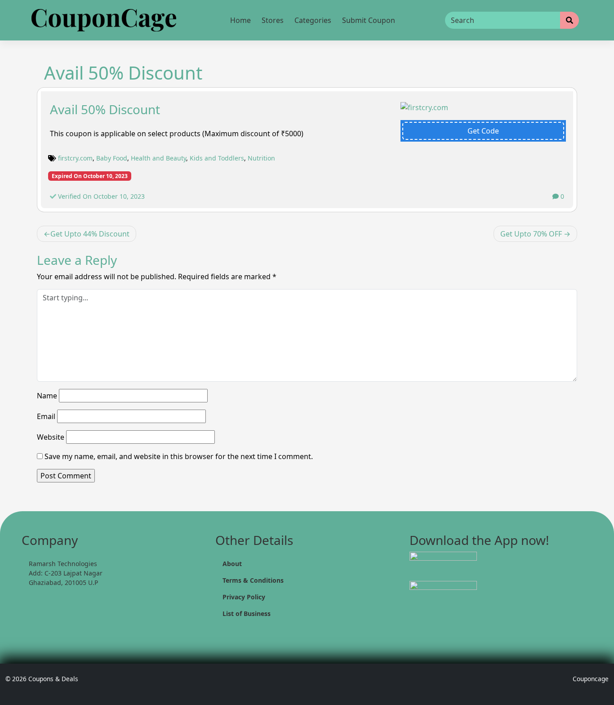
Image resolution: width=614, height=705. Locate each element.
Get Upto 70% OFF (531, 234)
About (232, 563)
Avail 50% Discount (105, 109)
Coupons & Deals (53, 678)
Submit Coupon (368, 20)
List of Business (246, 613)
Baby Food (111, 158)
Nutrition (261, 158)
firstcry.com (75, 158)
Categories (312, 20)
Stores (273, 20)
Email (46, 416)
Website (50, 437)
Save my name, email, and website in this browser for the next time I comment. (178, 456)
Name (47, 396)
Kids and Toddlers (217, 158)
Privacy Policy (243, 597)
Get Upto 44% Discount (89, 234)
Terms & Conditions (253, 580)
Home (240, 20)
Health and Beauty (158, 158)
